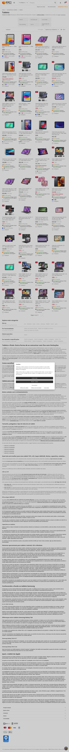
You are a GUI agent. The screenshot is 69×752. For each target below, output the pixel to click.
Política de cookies (24, 387)
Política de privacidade (36, 387)
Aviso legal (46, 387)
